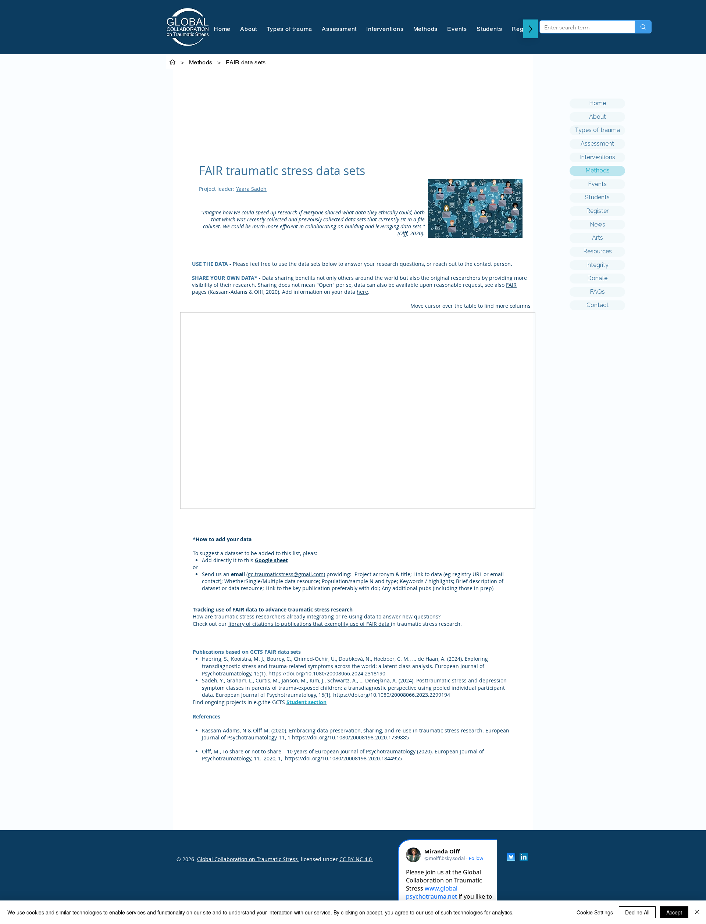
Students (597, 197)
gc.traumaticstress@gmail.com (286, 574)
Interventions (597, 157)
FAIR (511, 284)
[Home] (172, 62)
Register (597, 210)
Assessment (597, 143)
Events (597, 184)
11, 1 (285, 737)
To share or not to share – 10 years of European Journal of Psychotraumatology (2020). (328, 751)
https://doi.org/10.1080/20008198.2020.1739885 (350, 737)
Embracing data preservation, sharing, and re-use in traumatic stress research (385, 730)
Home (597, 103)
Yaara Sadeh (251, 188)
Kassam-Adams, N (225, 730)
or (195, 567)
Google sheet (271, 560)
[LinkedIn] (524, 857)
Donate (597, 278)
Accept (674, 912)
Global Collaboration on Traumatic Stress (248, 859)
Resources (597, 251)
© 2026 (185, 859)
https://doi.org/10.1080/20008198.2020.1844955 (343, 758)
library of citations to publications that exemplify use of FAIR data (308, 623)
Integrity (597, 264)
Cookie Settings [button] (595, 912)
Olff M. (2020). (271, 730)
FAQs (597, 291)
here (362, 291)
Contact (597, 305)
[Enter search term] (643, 27)
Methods (597, 170)
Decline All (637, 912)
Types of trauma (597, 129)
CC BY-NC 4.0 (356, 859)
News (597, 224)
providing (338, 574)
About (597, 116)
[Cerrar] (697, 912)
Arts (597, 237)
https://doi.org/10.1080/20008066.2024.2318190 (326, 673)
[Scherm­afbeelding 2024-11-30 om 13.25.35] (511, 857)
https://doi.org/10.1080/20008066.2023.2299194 (391, 694)
